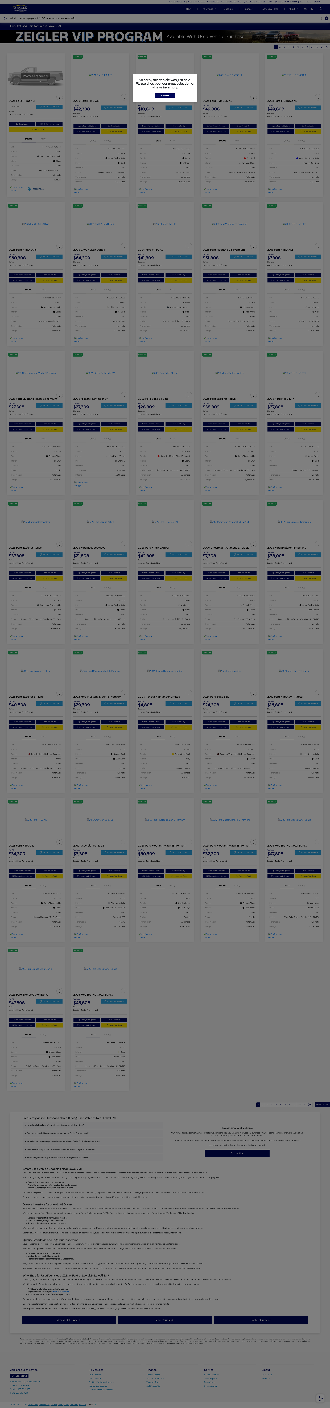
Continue (165, 95)
